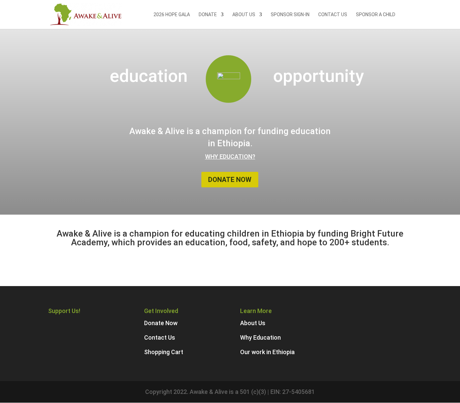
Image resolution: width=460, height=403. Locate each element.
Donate (208, 14)
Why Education (260, 337)
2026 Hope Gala (172, 14)
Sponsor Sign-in (290, 14)
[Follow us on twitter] (77, 323)
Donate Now (230, 180)
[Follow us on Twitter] (51, 323)
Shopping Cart (163, 351)
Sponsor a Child (375, 14)
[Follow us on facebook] (64, 323)
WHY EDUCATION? (230, 156)
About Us (243, 14)
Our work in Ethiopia (267, 351)
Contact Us (332, 14)
